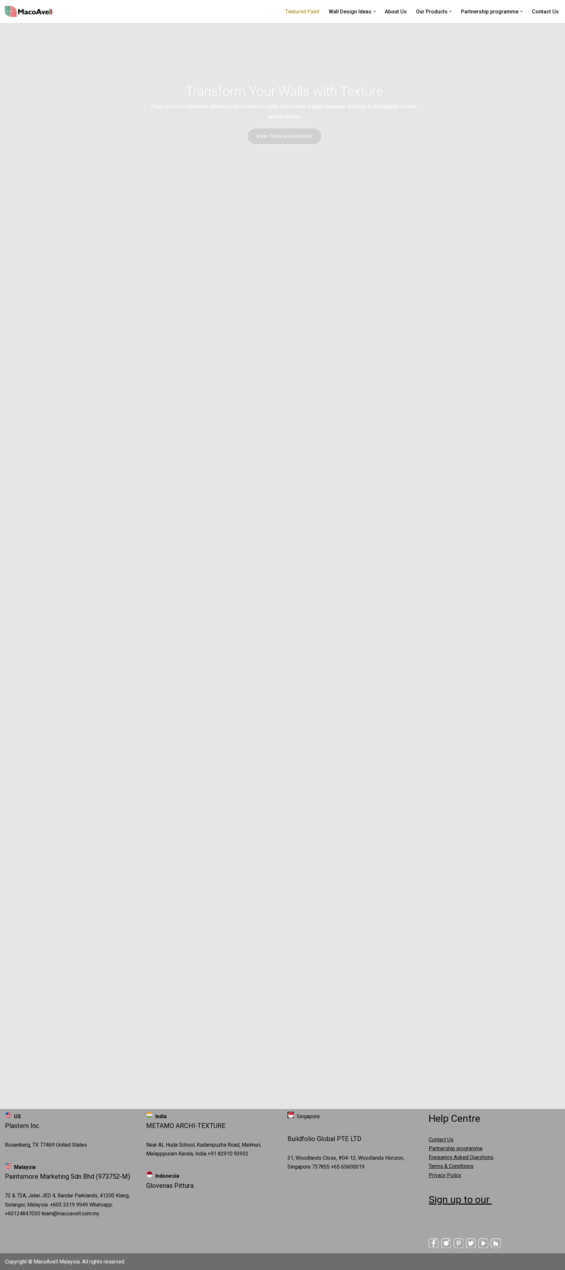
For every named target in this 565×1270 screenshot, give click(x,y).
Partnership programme (456, 1148)
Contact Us (545, 12)
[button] (374, 11)
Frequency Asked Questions (461, 1157)
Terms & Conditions (451, 1166)
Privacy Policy (445, 1175)
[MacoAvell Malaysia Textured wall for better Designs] (28, 11)
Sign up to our (460, 1199)
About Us (396, 12)
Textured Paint (302, 12)
